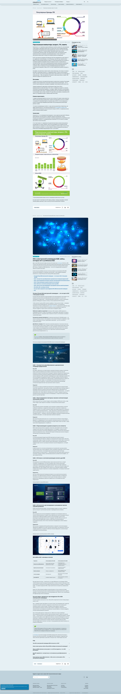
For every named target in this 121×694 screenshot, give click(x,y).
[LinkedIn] (87, 677)
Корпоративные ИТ (79, 4)
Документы (86, 686)
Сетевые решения (63, 687)
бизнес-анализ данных (75, 73)
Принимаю (3, 688)
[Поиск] (84, 2)
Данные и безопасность (70, 4)
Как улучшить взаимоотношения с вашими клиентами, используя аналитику (82, 47)
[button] (39, 683)
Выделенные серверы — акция (37, 687)
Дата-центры (63, 686)
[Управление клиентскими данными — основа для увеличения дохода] (74, 55)
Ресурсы (67, 1)
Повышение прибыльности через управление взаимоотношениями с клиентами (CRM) (82, 51)
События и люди (53, 4)
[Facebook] (84, 677)
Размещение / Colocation (36, 686)
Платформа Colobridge (59, 1)
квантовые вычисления (83, 76)
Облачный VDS (49, 686)
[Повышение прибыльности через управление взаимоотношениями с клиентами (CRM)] (74, 51)
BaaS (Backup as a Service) (50, 688)
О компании (86, 685)
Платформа (62, 685)
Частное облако (49, 687)
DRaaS (73, 71)
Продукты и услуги (47, 1)
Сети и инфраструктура (44, 4)
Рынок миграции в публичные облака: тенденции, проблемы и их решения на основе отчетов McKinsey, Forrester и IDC (83, 60)
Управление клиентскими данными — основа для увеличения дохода (82, 56)
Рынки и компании (61, 4)
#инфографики (36, 207)
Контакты (86, 687)
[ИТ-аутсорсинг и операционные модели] (74, 64)
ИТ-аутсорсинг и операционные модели (82, 65)
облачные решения (75, 80)
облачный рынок (82, 80)
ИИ (76, 71)
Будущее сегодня (36, 4)
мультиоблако (83, 78)
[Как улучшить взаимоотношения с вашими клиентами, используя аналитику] (74, 46)
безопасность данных (81, 71)
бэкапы (81, 73)
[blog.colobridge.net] (37, 2)
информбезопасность (75, 76)
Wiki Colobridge (86, 688)
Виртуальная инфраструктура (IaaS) (52, 685)
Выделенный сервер (36, 685)
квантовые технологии (75, 78)
